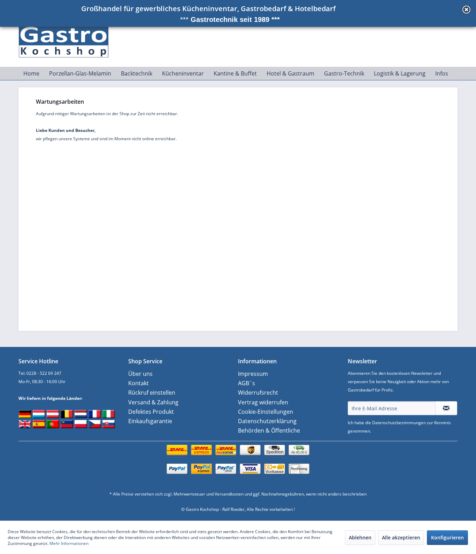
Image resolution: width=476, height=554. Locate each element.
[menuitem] (31, 73)
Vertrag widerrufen (263, 402)
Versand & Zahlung (153, 402)
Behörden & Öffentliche (269, 430)
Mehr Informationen (69, 543)
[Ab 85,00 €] (238, 457)
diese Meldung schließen (466, 9)
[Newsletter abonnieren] (446, 408)
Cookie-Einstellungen (265, 412)
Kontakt (138, 383)
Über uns (140, 374)
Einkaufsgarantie (150, 421)
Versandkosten (229, 494)
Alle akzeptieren (401, 537)
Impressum (253, 374)
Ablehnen (360, 537)
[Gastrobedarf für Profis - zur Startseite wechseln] (67, 38)
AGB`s (246, 383)
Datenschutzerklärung (267, 421)
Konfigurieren (447, 537)
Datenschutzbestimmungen (399, 423)
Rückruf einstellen (151, 392)
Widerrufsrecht (258, 392)
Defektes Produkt (151, 412)
